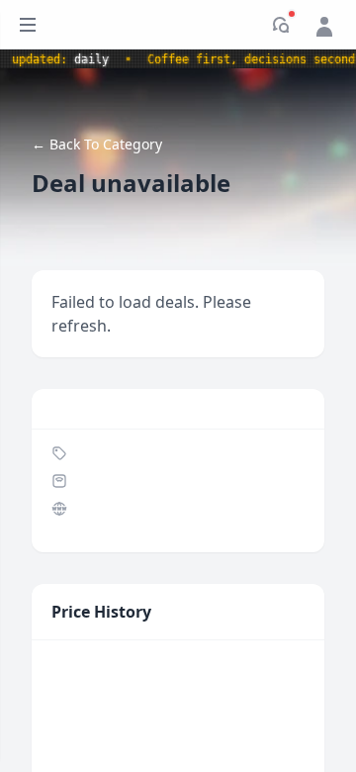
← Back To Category (97, 144)
